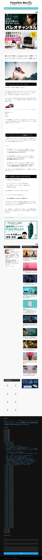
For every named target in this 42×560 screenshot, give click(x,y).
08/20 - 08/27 (8, 485)
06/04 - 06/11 (8, 499)
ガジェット (7, 217)
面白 (26, 424)
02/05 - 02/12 (8, 521)
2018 (6, 439)
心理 (10, 424)
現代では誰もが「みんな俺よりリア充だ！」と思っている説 (18, 464)
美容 (21, 424)
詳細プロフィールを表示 (9, 266)
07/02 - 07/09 (8, 494)
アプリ (7, 421)
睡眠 (13, 424)
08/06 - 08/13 (8, 488)
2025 (6, 430)
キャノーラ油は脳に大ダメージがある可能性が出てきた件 (17, 447)
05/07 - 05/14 (8, 504)
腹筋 (23, 424)
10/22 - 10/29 (8, 474)
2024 (6, 432)
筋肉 (12, 217)
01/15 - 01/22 (8, 525)
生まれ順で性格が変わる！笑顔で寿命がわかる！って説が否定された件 (20, 459)
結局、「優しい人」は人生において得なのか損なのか (16, 456)
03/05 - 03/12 (8, 516)
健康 (32, 422)
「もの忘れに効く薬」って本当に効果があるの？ (15, 452)
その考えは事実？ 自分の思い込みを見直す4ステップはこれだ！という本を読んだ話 (30, 362)
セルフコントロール (32, 421)
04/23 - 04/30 (8, 507)
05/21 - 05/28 (8, 502)
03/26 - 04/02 (8, 512)
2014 (6, 531)
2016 (6, 528)
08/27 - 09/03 (8, 484)
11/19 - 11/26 (8, 469)
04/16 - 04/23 (8, 508)
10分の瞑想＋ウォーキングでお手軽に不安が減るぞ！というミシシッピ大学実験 (22, 448)
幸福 (35, 422)
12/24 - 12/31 (8, 443)
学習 (26, 422)
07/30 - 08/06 (8, 489)
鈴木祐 (12, 249)
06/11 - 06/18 (8, 498)
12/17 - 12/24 (8, 444)
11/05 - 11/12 (8, 472)
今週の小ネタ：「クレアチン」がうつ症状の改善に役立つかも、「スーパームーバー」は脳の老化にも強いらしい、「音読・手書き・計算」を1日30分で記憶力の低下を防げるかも (30, 310)
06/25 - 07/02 (8, 496)
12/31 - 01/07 (8, 442)
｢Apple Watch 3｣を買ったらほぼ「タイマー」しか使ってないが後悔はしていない (22, 460)
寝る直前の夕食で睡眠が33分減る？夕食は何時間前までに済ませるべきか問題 (30, 325)
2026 (6, 429)
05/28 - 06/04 (8, 501)
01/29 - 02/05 (8, 522)
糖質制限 (16, 424)
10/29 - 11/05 (8, 473)
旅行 (28, 424)
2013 (6, 532)
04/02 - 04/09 (8, 511)
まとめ (17, 422)
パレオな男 (11, 558)
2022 (6, 434)
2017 (6, 440)
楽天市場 (6, 116)
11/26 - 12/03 (8, 468)
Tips (5, 421)
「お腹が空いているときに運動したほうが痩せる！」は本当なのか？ (19, 463)
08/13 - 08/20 (8, 487)
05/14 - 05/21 (8, 503)
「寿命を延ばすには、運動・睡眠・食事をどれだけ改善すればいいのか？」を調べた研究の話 (30, 296)
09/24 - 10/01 (8, 479)
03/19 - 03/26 (8, 513)
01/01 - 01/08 (8, 527)
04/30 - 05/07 (8, 506)
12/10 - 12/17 (8, 465)
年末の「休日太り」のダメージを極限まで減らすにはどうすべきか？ (19, 458)
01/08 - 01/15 (8, 526)
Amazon (6, 115)
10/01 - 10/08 (8, 478)
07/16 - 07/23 (8, 492)
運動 (10, 217)
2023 (6, 433)
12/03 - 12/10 (8, 467)
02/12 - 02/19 (8, 520)
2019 (6, 438)
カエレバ (11, 112)
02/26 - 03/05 (8, 517)
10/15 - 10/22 (8, 475)
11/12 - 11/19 (8, 470)
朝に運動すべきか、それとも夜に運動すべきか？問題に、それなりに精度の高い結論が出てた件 (30, 259)
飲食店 (20, 422)
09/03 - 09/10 (8, 483)
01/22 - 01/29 (8, 523)
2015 (6, 530)
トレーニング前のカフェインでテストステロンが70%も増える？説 (19, 455)
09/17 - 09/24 (8, 480)
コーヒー (17, 421)
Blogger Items (18, 558)
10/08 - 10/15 (8, 477)
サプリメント (23, 421)
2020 (6, 437)
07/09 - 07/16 (8, 493)
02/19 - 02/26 (8, 518)
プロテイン (13, 422)
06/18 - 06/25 (8, 497)
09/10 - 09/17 (8, 482)
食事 (7, 424)
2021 (6, 435)
